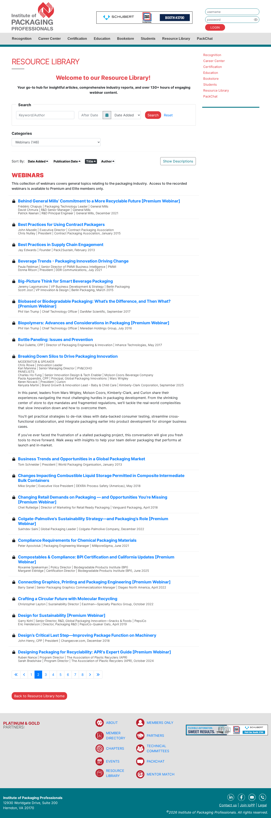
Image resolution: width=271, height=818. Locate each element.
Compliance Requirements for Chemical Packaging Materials (77, 540)
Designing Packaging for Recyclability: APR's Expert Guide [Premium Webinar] (94, 651)
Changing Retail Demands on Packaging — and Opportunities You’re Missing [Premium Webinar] (92, 500)
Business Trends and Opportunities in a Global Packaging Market (81, 458)
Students (148, 38)
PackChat (205, 38)
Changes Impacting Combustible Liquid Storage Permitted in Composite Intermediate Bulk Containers (101, 478)
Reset (168, 115)
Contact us (228, 805)
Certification (77, 38)
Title (89, 161)
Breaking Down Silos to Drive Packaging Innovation (68, 356)
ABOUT (112, 722)
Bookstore (125, 38)
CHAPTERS (115, 748)
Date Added (37, 161)
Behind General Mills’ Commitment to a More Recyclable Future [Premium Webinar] (99, 200)
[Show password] (256, 19)
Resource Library (176, 38)
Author (106, 161)
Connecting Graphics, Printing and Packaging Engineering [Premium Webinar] (94, 581)
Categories (22, 133)
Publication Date (66, 161)
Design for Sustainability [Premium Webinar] (61, 615)
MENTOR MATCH (160, 774)
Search (153, 115)
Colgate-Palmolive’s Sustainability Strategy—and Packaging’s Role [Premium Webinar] (93, 521)
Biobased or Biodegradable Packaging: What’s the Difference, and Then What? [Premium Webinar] (94, 304)
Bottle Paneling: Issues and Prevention (55, 339)
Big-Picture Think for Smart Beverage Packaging (65, 281)
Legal (262, 805)
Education (102, 38)
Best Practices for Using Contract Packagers (61, 224)
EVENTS (112, 761)
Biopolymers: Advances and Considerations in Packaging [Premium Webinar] (93, 322)
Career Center (49, 38)
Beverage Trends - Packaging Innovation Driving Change (73, 261)
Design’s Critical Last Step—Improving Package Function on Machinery (87, 635)
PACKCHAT (156, 761)
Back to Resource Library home (39, 696)
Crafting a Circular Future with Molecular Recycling (67, 598)
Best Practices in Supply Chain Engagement (60, 244)
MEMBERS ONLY (160, 722)
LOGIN (215, 27)
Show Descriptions (178, 161)
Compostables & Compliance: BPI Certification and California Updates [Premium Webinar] (96, 559)
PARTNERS (155, 735)
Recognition (22, 38)
